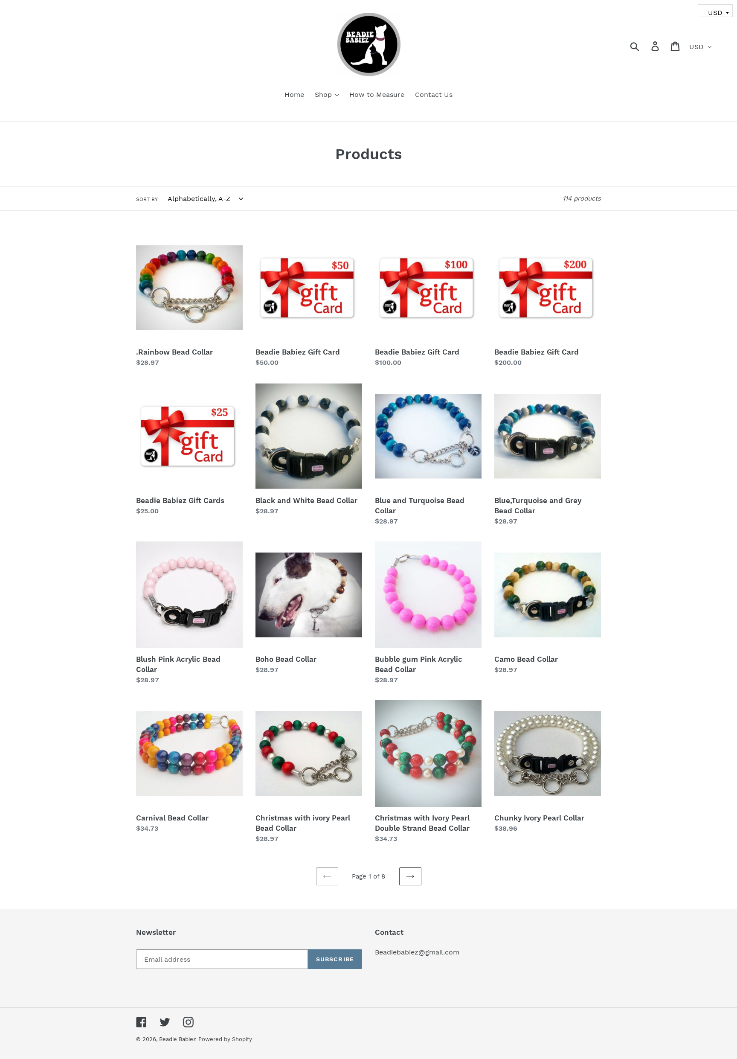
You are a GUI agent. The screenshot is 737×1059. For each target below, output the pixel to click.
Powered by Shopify (225, 1039)
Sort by (147, 199)
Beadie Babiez (177, 1039)
